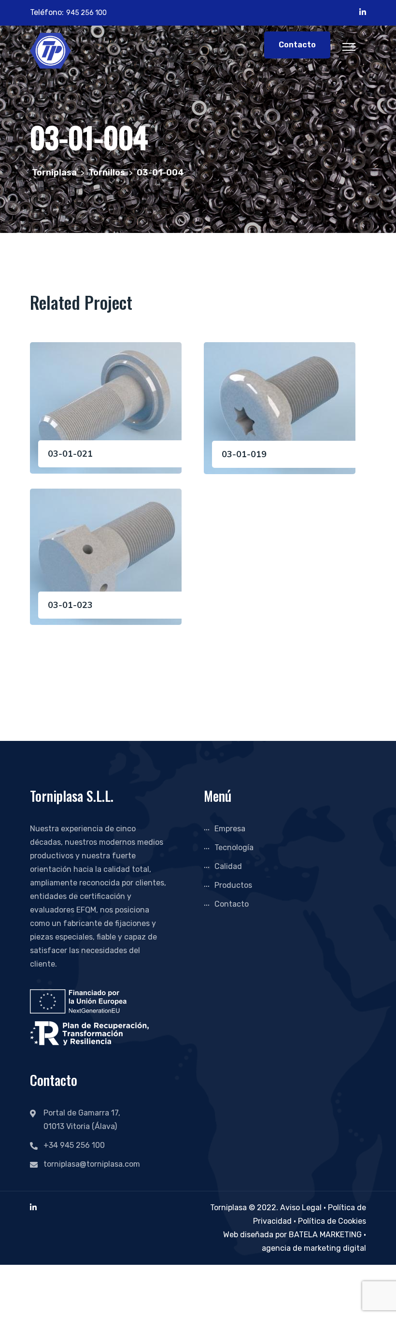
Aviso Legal (301, 1207)
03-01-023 (70, 605)
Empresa (229, 828)
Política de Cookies (332, 1221)
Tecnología (234, 847)
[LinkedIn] (33, 1207)
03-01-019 (244, 454)
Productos (233, 885)
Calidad (228, 866)
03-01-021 (70, 454)
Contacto (297, 44)
